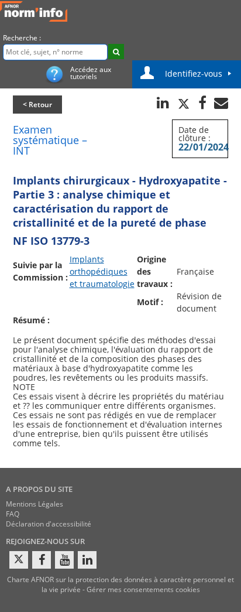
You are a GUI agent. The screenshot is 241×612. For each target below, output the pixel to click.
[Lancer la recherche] (116, 51)
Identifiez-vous (193, 73)
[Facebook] (41, 560)
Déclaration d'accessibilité (48, 524)
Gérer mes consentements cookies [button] (143, 589)
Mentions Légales (34, 504)
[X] (18, 560)
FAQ (12, 514)
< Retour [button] (37, 105)
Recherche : (22, 38)
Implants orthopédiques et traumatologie (102, 271)
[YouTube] (64, 560)
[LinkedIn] (87, 560)
